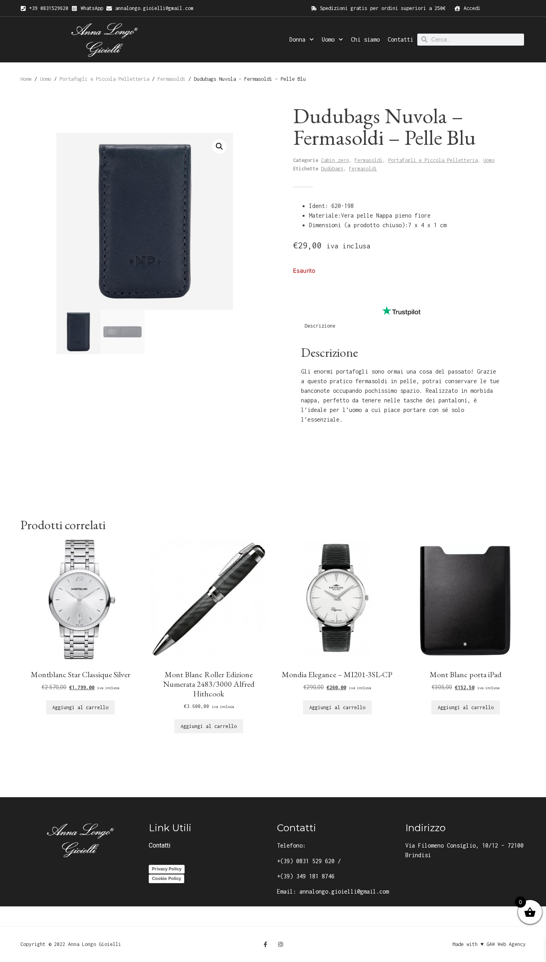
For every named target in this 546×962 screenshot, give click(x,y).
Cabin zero (335, 160)
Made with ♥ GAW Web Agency (489, 944)
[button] (219, 146)
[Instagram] (280, 944)
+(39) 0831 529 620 (306, 861)
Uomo (328, 39)
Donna (297, 39)
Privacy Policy (166, 869)
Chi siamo (365, 39)
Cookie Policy (166, 878)
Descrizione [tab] (320, 326)
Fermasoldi (171, 79)
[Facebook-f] (265, 944)
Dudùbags (332, 169)
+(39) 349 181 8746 (306, 876)
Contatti (400, 39)
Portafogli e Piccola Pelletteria (104, 79)
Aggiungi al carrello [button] (80, 707)
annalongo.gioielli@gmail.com (344, 891)
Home (26, 79)
